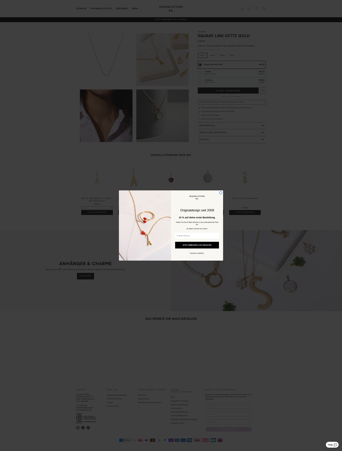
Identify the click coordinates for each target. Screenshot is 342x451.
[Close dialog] (220, 192)
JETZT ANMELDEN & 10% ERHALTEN (197, 245)
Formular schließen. (197, 253)
